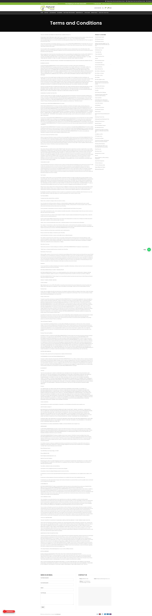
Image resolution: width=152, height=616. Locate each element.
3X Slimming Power (98, 49)
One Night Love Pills (99, 134)
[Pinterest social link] (97, 3)
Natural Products (98, 123)
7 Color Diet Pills (98, 52)
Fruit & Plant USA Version (100, 86)
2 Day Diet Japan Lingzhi (99, 37)
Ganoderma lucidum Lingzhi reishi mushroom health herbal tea (101, 95)
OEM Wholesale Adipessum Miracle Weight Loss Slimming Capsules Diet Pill (102, 130)
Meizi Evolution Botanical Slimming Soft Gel (102, 114)
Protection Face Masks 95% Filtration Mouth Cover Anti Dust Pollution (102, 141)
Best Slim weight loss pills (100, 79)
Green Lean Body (98, 97)
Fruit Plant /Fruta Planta (99, 88)
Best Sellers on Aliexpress (100, 71)
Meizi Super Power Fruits (99, 116)
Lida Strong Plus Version (99, 107)
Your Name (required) (44, 577)
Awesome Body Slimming (99, 64)
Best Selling (97, 77)
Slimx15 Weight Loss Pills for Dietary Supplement (102, 158)
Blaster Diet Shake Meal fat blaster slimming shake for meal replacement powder (102, 82)
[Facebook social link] (94, 3)
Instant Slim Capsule (99, 103)
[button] (149, 249)
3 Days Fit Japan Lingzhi (99, 47)
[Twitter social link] (95, 3)
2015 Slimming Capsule (99, 39)
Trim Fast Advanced (98, 162)
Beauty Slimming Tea (99, 68)
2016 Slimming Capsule (99, 41)
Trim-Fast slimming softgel (100, 164)
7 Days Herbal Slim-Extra (99, 56)
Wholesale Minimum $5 (99, 169)
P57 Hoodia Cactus (98, 136)
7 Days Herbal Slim (98, 54)
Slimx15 (96, 155)
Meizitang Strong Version (99, 121)
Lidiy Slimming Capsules (99, 109)
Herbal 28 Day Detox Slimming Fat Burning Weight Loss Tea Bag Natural (102, 100)
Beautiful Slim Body (98, 66)
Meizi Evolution (98, 111)
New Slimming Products (99, 127)
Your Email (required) (44, 582)
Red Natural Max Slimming (100, 143)
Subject (42, 587)
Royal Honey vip (98, 149)
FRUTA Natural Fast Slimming (100, 92)
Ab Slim (96, 58)
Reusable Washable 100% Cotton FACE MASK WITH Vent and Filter (101, 146)
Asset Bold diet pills (98, 62)
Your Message (43, 592)
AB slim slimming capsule (99, 60)
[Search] (103, 8)
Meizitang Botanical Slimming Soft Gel (102, 119)
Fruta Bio (96, 90)
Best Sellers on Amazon (99, 73)
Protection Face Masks (99, 138)
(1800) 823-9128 (108, 3)
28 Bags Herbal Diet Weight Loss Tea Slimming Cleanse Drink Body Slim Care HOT (102, 44)
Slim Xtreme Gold (98, 151)
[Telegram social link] (100, 3)
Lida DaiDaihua (97, 105)
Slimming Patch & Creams (99, 153)
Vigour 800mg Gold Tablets (100, 167)
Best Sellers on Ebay (99, 75)
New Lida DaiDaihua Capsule (100, 125)
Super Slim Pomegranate (99, 160)
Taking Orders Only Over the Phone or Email (96, 1)
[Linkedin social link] (98, 3)
